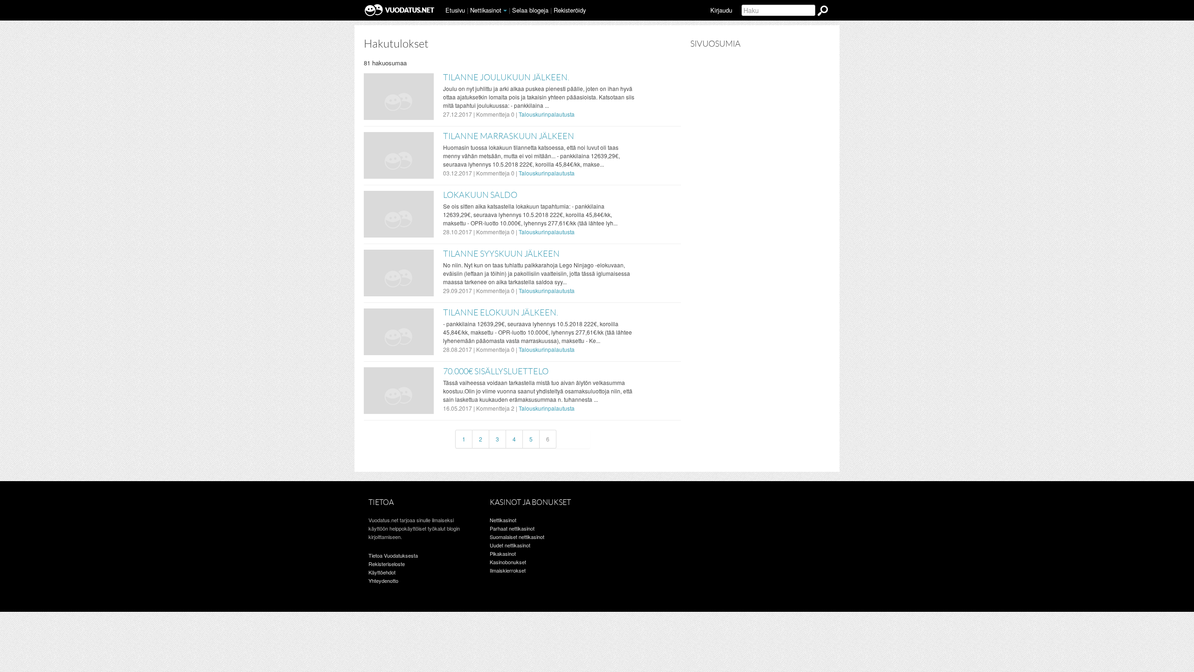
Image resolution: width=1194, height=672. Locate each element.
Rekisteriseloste (386, 563)
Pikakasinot (503, 553)
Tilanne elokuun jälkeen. (500, 312)
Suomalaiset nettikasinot (517, 536)
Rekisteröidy (570, 10)
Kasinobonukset (508, 562)
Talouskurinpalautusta (547, 114)
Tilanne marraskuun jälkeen (508, 136)
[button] (505, 11)
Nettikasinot (485, 10)
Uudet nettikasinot (510, 545)
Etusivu (455, 10)
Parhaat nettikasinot (512, 528)
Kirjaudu (721, 10)
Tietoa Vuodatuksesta (393, 555)
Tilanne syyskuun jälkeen (501, 254)
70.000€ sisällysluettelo (495, 371)
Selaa (530, 10)
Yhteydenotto (383, 580)
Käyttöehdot (382, 572)
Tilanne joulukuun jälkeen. (506, 77)
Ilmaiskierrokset (508, 570)
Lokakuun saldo (480, 195)
